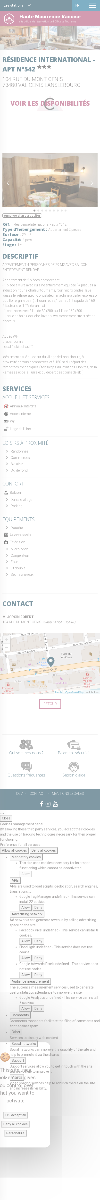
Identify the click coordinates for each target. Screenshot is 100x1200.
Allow (25, 874)
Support (18, 1060)
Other (16, 1032)
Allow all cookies (14, 850)
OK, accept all (15, 1115)
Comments (20, 1015)
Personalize (15, 1133)
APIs (15, 880)
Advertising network (27, 914)
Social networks (24, 1044)
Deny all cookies (44, 850)
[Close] (2, 813)
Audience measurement (30, 981)
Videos (17, 1077)
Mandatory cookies (26, 857)
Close (6, 818)
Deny (38, 907)
